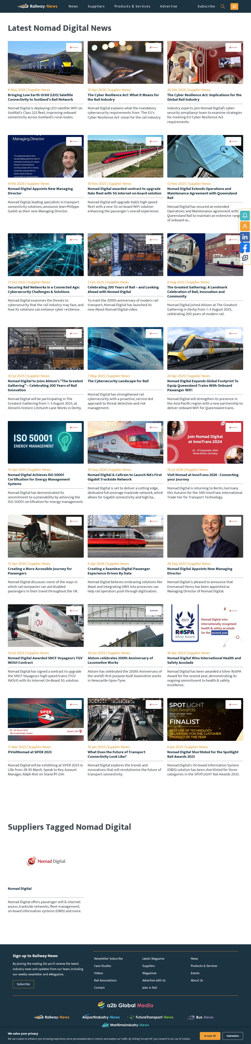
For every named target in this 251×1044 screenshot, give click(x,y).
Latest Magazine (153, 958)
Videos (98, 973)
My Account (245, 226)
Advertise (168, 6)
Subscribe (206, 6)
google (245, 258)
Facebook (245, 247)
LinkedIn (245, 237)
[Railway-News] (37, 6)
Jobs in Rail (149, 987)
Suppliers (96, 6)
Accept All (210, 1036)
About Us (197, 980)
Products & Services (132, 6)
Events (195, 973)
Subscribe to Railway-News (245, 216)
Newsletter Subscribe (108, 958)
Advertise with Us (154, 980)
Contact (99, 987)
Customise (233, 1036)
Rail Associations (105, 980)
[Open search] (222, 6)
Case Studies (102, 966)
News (73, 6)
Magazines (149, 973)
